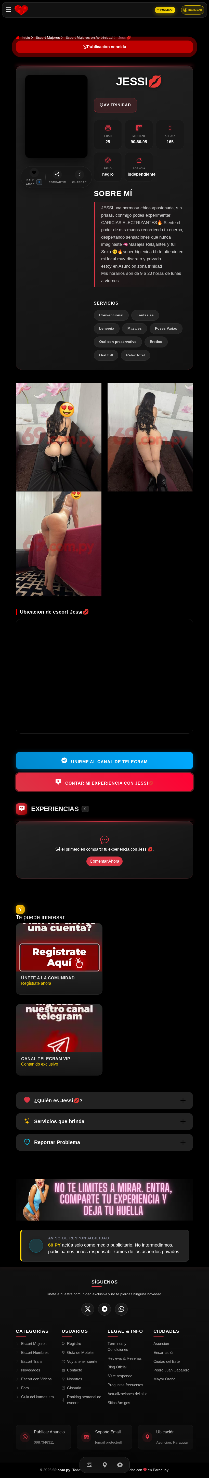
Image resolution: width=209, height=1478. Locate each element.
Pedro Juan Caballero (171, 1370)
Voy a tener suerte (82, 1361)
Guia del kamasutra (37, 1397)
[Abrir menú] (8, 9)
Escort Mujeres (48, 37)
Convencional (111, 315)
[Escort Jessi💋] (58, 437)
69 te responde (120, 1376)
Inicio (25, 37)
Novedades (30, 1370)
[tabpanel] (104, 490)
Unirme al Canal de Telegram (109, 761)
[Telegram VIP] (104, 1309)
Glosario (74, 1388)
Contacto (74, 1370)
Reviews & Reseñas (125, 1358)
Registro (74, 1343)
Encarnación (163, 1352)
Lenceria (106, 328)
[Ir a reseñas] (120, 1465)
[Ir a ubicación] (104, 1465)
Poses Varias (166, 328)
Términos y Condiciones (118, 1346)
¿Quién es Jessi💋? (58, 1100)
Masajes (134, 328)
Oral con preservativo (118, 342)
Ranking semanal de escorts (84, 1400)
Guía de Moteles (81, 1352)
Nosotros (74, 1379)
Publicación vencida (106, 47)
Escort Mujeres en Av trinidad (89, 37)
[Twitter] (87, 1309)
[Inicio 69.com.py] (21, 10)
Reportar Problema (57, 1142)
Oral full (106, 355)
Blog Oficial (117, 1367)
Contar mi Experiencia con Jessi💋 (108, 783)
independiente (141, 174)
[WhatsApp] (121, 1309)
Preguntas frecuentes (125, 1385)
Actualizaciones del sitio (127, 1394)
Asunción (161, 1343)
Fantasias (145, 315)
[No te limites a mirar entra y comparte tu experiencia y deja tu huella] (104, 1199)
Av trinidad (117, 105)
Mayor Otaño (164, 1379)
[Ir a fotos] (89, 1465)
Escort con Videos (36, 1379)
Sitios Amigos (119, 1403)
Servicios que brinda (59, 1121)
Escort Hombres (35, 1352)
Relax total (135, 355)
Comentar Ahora (104, 861)
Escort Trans (32, 1361)
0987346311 (44, 1442)
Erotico (156, 342)
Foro (25, 1388)
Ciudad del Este (166, 1361)
